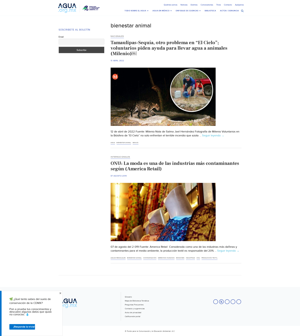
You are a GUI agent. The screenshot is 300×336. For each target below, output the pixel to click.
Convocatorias (207, 5)
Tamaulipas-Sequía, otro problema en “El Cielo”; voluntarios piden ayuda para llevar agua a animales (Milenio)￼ (169, 48)
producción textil (210, 258)
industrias (190, 258)
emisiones (180, 258)
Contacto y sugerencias (135, 309)
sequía (135, 143)
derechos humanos (166, 258)
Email (61, 37)
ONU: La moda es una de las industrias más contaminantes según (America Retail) (175, 166)
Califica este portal (132, 316)
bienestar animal (124, 143)
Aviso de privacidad (133, 312)
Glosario (128, 297)
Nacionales (117, 36)
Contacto (228, 5)
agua (113, 143)
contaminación (149, 258)
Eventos (194, 5)
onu (198, 258)
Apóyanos (239, 5)
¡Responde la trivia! (24, 326)
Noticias (184, 5)
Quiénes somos (170, 5)
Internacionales (120, 157)
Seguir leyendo (213, 135)
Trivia (218, 5)
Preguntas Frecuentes (134, 305)
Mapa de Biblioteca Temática (137, 301)
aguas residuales (118, 258)
